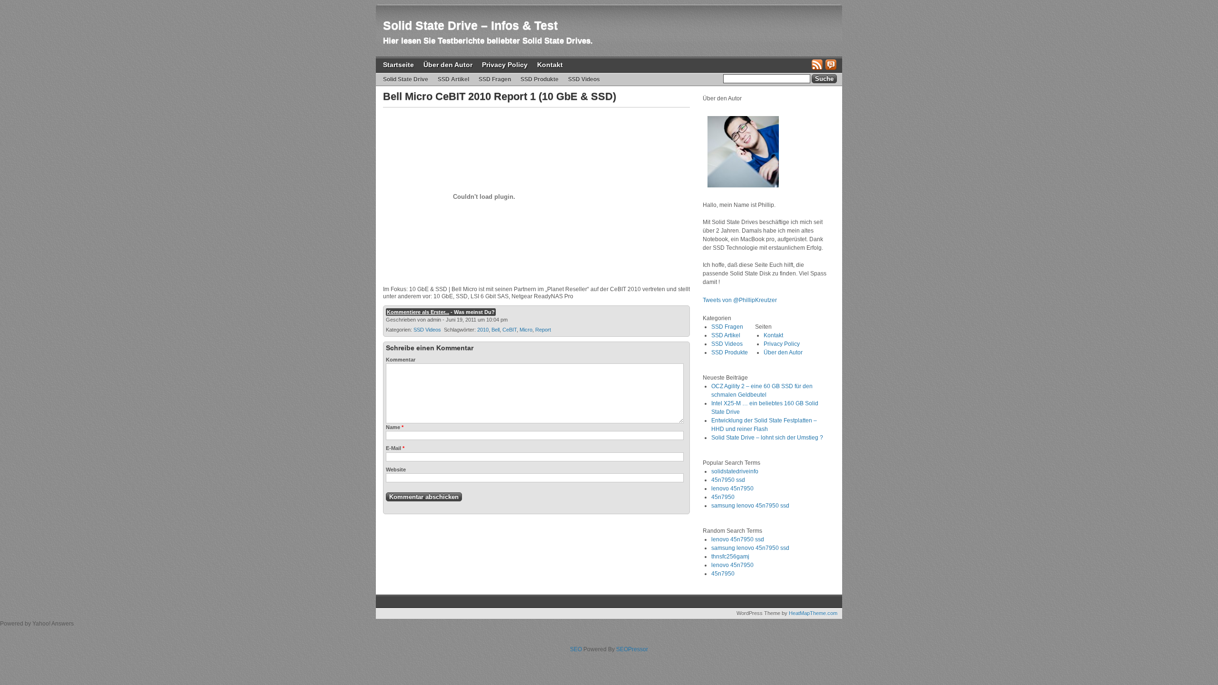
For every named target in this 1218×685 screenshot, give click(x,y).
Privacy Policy (505, 64)
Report (543, 330)
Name (394, 427)
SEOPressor (632, 649)
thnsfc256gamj (730, 556)
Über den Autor (447, 64)
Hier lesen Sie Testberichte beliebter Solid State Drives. (488, 40)
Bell (495, 330)
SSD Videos (584, 79)
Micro (526, 330)
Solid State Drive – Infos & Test (470, 25)
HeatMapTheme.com (813, 613)
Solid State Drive (405, 79)
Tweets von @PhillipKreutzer (740, 300)
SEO (576, 649)
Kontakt (550, 64)
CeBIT (509, 330)
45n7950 (723, 497)
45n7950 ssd (728, 480)
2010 (483, 330)
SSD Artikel (453, 79)
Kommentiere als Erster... (418, 312)
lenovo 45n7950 (732, 488)
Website (396, 469)
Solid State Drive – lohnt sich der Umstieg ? (767, 437)
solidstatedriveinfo (734, 471)
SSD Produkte (540, 79)
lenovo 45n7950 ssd (737, 539)
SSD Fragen (495, 79)
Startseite (398, 64)
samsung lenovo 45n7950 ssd (750, 505)
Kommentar (400, 359)
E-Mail (395, 448)
